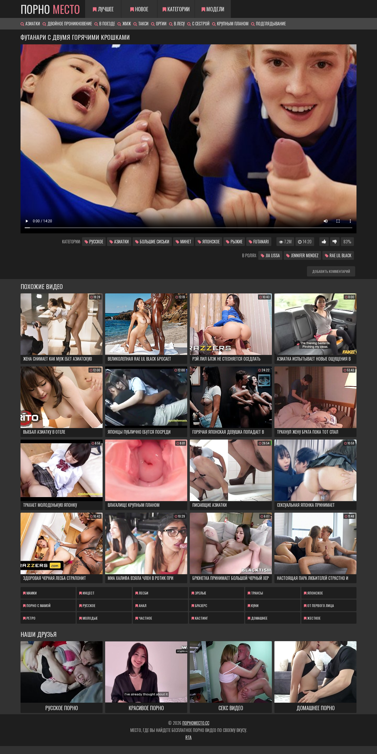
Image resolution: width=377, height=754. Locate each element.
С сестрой (200, 24)
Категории (178, 9)
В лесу (179, 24)
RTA (188, 737)
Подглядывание (270, 24)
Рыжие (236, 242)
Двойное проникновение (69, 24)
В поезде (106, 24)
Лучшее (105, 9)
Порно (50, 9)
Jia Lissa (272, 255)
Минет (185, 242)
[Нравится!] (324, 241)
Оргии (160, 24)
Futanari (260, 242)
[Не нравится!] (335, 241)
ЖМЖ (126, 24)
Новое (141, 9)
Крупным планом (232, 24)
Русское (95, 242)
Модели (214, 9)
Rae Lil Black (340, 255)
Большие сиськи (154, 242)
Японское (210, 242)
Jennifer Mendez (304, 255)
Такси (142, 24)
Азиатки (32, 24)
